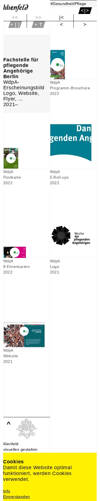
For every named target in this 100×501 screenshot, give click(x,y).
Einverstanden (16, 496)
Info (6, 491)
